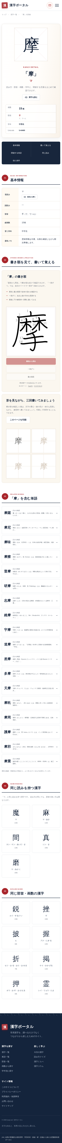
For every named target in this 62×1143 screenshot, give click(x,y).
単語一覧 (5, 1057)
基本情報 (16, 145)
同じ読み (45, 153)
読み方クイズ (39, 1057)
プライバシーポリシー (11, 1092)
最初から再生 (31, 361)
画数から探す (7, 1066)
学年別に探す (7, 1071)
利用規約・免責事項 (10, 1096)
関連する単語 (16, 153)
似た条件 (16, 160)
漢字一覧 (14, 14)
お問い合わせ (7, 1101)
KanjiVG (30, 386)
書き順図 (31, 377)
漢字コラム (39, 1066)
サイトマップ (7, 1106)
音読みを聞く (31, 197)
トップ (4, 14)
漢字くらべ (39, 1061)
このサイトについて (10, 1087)
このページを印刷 (18, 420)
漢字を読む (33, 97)
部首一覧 (5, 1061)
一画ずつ (31, 369)
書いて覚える (45, 145)
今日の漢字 (39, 1052)
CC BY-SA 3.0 (38, 386)
